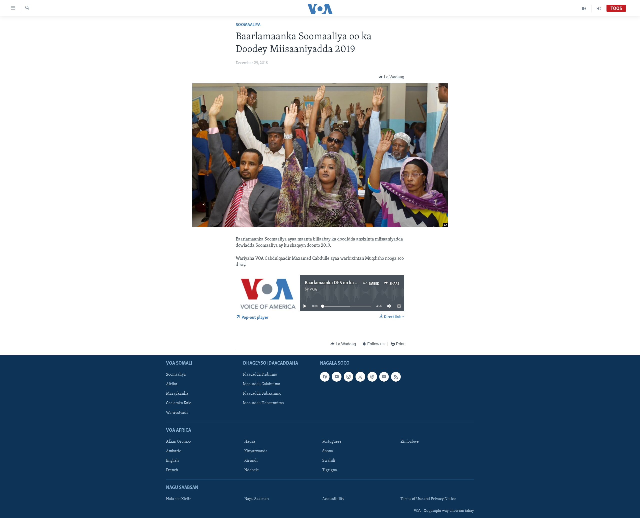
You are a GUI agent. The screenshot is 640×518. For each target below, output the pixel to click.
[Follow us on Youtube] (336, 376)
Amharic (173, 451)
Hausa (249, 442)
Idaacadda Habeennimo (263, 403)
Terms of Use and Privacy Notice (428, 499)
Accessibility (333, 499)
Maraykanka (177, 394)
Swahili (328, 461)
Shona (327, 451)
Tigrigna (329, 470)
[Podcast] (372, 376)
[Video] (584, 8)
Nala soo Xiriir (178, 499)
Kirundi (251, 461)
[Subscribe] (384, 376)
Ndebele (251, 470)
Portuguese (332, 442)
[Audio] (599, 8)
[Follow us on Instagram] (348, 376)
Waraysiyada (177, 413)
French (172, 470)
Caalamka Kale (178, 403)
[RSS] (395, 376)
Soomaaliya (248, 25)
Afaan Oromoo (178, 442)
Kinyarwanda (256, 451)
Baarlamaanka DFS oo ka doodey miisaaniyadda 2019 (357, 283)
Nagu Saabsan (256, 499)
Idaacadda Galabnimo (261, 384)
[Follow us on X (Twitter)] (360, 376)
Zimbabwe (409, 442)
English (172, 461)
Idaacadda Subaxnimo (262, 394)
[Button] (391, 77)
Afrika (171, 384)
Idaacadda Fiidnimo (260, 375)
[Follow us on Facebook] (325, 376)
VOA (313, 290)
